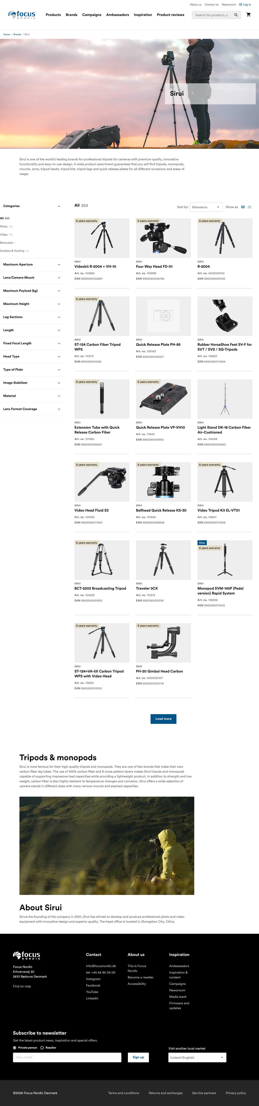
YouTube (92, 992)
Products (53, 15)
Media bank (178, 997)
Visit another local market (186, 1049)
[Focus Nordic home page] (21, 15)
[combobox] (216, 15)
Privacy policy (236, 1093)
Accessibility (137, 984)
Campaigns (91, 15)
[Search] (236, 15)
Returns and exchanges (166, 1093)
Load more (163, 719)
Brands (71, 15)
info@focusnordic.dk (101, 966)
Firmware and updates (179, 1005)
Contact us (212, 4)
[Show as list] (249, 207)
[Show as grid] (243, 207)
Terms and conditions (123, 1093)
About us (196, 4)
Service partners (204, 1093)
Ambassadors (117, 15)
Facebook (93, 985)
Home (6, 34)
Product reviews (170, 15)
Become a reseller (141, 977)
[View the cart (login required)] (248, 15)
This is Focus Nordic (137, 968)
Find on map (22, 986)
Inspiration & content (178, 975)
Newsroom (229, 4)
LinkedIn (92, 998)
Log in (247, 4)
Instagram (93, 979)
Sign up (138, 1057)
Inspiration (143, 15)
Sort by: (183, 207)
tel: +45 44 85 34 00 (100, 973)
